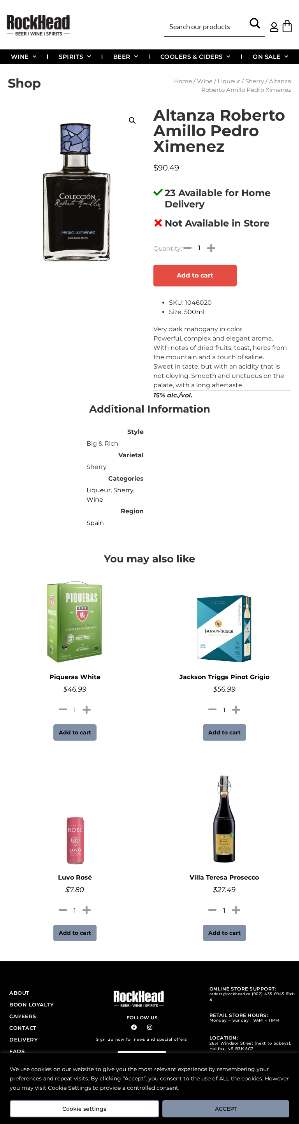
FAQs (17, 1051)
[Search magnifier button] (255, 26)
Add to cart (195, 275)
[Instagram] (150, 1027)
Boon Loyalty (31, 1004)
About (19, 993)
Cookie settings (84, 1108)
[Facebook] (134, 1027)
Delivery (23, 1039)
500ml (194, 312)
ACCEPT (226, 1108)
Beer (121, 56)
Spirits (71, 56)
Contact (23, 1028)
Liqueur (229, 81)
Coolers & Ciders (191, 56)
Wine (20, 56)
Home (183, 81)
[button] (132, 121)
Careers (22, 1016)
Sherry (254, 81)
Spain (95, 523)
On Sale (267, 56)
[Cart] (287, 26)
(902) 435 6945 (268, 994)
